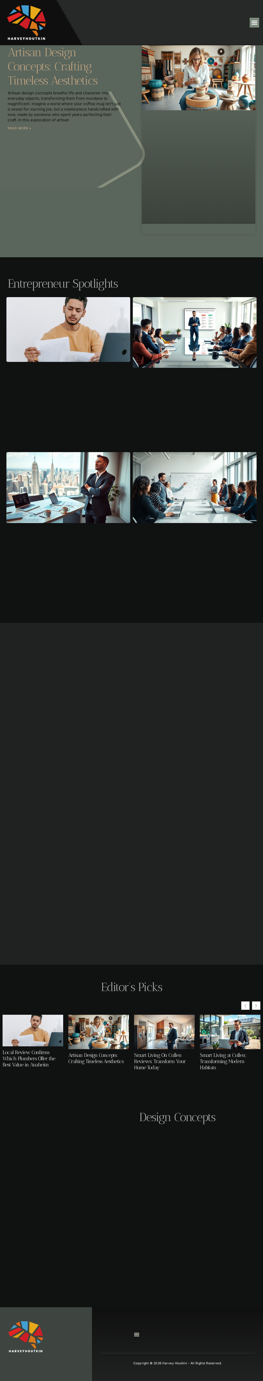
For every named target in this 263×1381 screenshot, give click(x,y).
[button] (254, 23)
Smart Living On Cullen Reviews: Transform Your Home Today (160, 1061)
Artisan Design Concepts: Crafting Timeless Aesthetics (52, 66)
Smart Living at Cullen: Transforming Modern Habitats (223, 1061)
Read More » (19, 128)
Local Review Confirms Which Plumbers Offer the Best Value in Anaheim (29, 1058)
